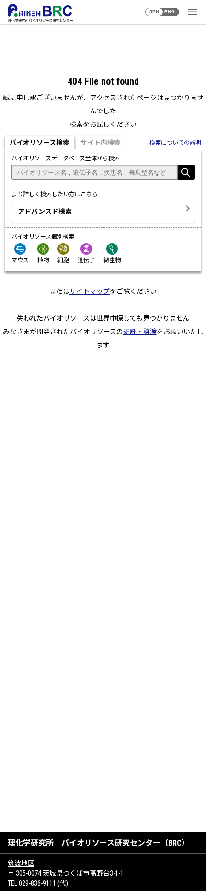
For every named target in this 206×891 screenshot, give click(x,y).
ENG (169, 11)
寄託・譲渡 (140, 331)
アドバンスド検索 (45, 211)
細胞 (63, 260)
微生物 (112, 260)
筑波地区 (21, 863)
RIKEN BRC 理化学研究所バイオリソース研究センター (40, 13)
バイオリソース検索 (39, 142)
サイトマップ (89, 291)
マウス (20, 260)
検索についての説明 (175, 142)
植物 (43, 260)
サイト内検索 (100, 142)
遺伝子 (86, 260)
